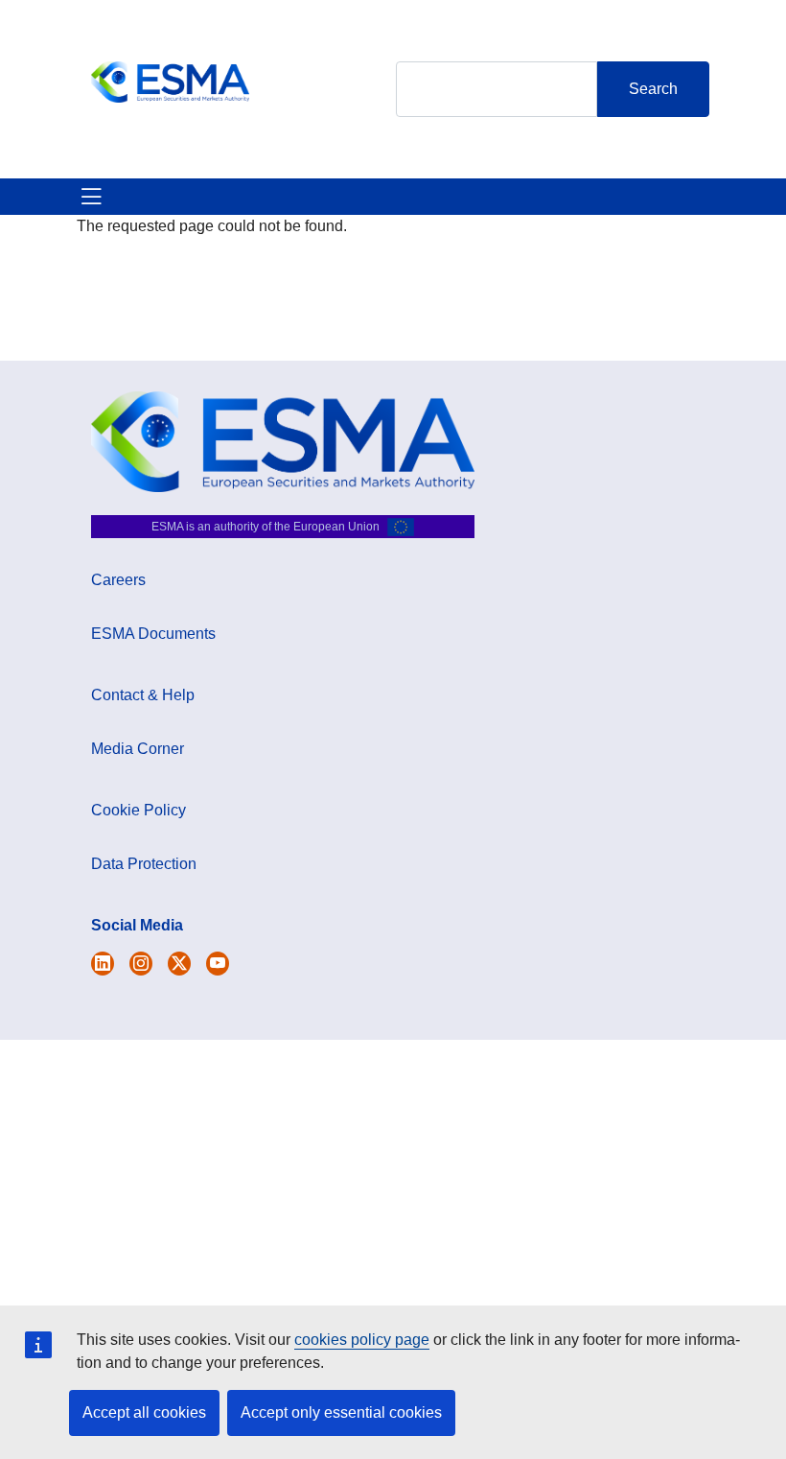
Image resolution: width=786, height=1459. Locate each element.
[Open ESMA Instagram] (140, 964)
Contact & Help (143, 695)
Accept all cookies (144, 1412)
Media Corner (137, 749)
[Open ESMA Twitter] (102, 964)
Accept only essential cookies (341, 1412)
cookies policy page (361, 1339)
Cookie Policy (138, 810)
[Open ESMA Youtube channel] (217, 964)
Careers (118, 580)
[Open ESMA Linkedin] (179, 964)
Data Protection (143, 864)
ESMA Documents (153, 633)
